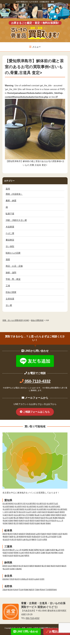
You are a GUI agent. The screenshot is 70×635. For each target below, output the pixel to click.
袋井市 (26, 566)
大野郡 (44, 539)
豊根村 (48, 523)
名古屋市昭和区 (8, 503)
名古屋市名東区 (54, 506)
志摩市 (37, 552)
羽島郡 (54, 534)
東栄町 (43, 523)
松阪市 (5, 552)
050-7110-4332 (37, 381)
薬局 (8, 189)
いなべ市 (18, 550)
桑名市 (11, 550)
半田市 (26, 518)
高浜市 (53, 520)
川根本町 (18, 569)
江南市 (33, 512)
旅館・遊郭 (11, 272)
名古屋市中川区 (20, 503)
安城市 (37, 520)
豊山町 (37, 515)
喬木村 (42, 589)
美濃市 (29, 536)
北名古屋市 (18, 515)
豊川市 (16, 523)
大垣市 (59, 534)
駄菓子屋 (10, 213)
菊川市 (44, 566)
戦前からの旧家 (13, 253)
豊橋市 (10, 523)
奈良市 (31, 579)
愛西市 (58, 515)
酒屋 (8, 259)
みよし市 (60, 520)
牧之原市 (6, 569)
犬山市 (28, 512)
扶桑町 (47, 515)
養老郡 (5, 536)
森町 (48, 566)
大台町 (21, 552)
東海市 (37, 518)
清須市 (10, 515)
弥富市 (64, 515)
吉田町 (12, 569)
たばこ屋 (10, 233)
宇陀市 (11, 579)
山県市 (38, 534)
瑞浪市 (19, 539)
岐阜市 (10, 534)
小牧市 (39, 512)
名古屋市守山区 (52, 503)
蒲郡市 (21, 523)
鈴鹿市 (52, 550)
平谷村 (21, 589)
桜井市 (17, 579)
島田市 (53, 566)
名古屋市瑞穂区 (8, 506)
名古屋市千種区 (42, 506)
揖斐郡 (21, 536)
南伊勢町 (54, 552)
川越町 (47, 550)
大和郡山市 (24, 579)
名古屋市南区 (52, 509)
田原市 (32, 523)
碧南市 (21, 520)
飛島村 (21, 518)
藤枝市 (64, 566)
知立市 (48, 520)
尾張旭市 (51, 512)
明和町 (16, 552)
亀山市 (58, 550)
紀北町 (21, 555)
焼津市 (58, 566)
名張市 (10, 555)
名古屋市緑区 (62, 509)
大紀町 (60, 552)
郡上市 (48, 536)
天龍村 (4, 589)
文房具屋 (10, 299)
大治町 (10, 518)
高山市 (28, 539)
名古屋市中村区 (20, 506)
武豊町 (10, 520)
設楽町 (37, 523)
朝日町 (42, 550)
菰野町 (36, 550)
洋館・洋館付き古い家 (16, 220)
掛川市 (21, 566)
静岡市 (4, 566)
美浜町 (5, 520)
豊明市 (62, 512)
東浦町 (55, 518)
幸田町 (5, 523)
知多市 (43, 518)
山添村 (36, 579)
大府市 (10, 512)
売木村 (15, 589)
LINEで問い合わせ (27, 631)
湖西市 (31, 566)
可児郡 (59, 536)
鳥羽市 (32, 552)
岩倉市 (57, 512)
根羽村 (10, 589)
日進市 (5, 515)
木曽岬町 (25, 550)
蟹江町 (16, 518)
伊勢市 (26, 552)
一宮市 (5, 512)
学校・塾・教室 (13, 279)
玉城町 (43, 552)
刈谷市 (26, 520)
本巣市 (49, 534)
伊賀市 (5, 555)
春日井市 (22, 512)
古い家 (9, 305)
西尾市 (43, 520)
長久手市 (25, 515)
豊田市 (32, 520)
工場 (8, 285)
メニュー (36, 47)
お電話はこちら (58, 631)
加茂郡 (53, 536)
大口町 (42, 515)
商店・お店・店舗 (14, 266)
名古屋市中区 (8, 509)
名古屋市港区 (42, 509)
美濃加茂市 (36, 536)
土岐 (24, 539)
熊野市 (26, 555)
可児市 (43, 536)
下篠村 (37, 589)
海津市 (65, 534)
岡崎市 (16, 520)
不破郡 (10, 536)
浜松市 (10, 566)
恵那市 (4, 534)
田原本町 (5, 579)
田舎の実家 (11, 292)
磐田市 (15, 566)
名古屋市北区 (41, 503)
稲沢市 (44, 512)
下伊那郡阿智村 (51, 589)
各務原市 (22, 534)
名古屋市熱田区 (19, 509)
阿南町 (26, 589)
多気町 (10, 552)
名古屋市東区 (31, 506)
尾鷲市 (16, 555)
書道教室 (10, 240)
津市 (62, 550)
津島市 (53, 515)
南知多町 (61, 518)
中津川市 (13, 539)
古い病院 (10, 246)
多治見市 (6, 539)
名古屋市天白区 (30, 509)
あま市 (5, 518)
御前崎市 (38, 566)
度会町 (48, 552)
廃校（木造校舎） (14, 194)
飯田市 (31, 589)
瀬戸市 (16, 512)
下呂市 (39, 539)
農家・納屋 (11, 200)
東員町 (31, 550)
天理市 (42, 579)
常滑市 (32, 518)
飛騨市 (33, 539)
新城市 (26, 523)
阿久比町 (49, 518)
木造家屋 (10, 227)
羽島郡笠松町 (30, 534)
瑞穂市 (43, 534)
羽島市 (15, 534)
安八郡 (16, 536)
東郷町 (31, 515)
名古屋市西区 (31, 503)
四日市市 (5, 550)
